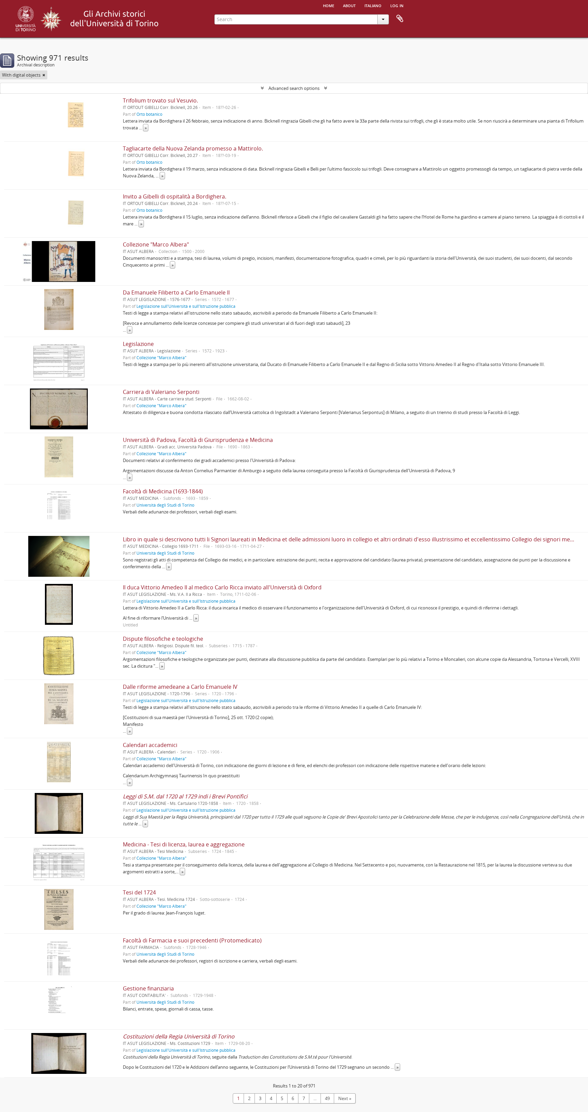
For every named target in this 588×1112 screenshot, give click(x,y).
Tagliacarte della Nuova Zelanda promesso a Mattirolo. (193, 148)
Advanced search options (294, 88)
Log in (397, 5)
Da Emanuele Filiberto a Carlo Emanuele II (176, 292)
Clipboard (399, 18)
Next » (344, 1098)
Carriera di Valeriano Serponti (161, 392)
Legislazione (138, 344)
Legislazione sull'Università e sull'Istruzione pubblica (185, 306)
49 (327, 1098)
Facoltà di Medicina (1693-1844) (163, 491)
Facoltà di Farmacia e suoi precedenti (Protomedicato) (192, 940)
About (349, 5)
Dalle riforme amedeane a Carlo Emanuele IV (180, 686)
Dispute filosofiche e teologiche (163, 638)
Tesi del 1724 (139, 892)
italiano (372, 5)
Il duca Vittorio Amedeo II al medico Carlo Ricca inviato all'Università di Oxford (222, 587)
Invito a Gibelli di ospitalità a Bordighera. (174, 196)
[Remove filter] (44, 75)
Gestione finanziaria (148, 988)
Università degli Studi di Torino (165, 505)
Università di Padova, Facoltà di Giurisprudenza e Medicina (198, 440)
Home (328, 5)
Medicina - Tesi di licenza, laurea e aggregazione (184, 844)
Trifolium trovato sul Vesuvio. (160, 100)
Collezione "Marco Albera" (156, 244)
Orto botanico (149, 114)
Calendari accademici (150, 745)
